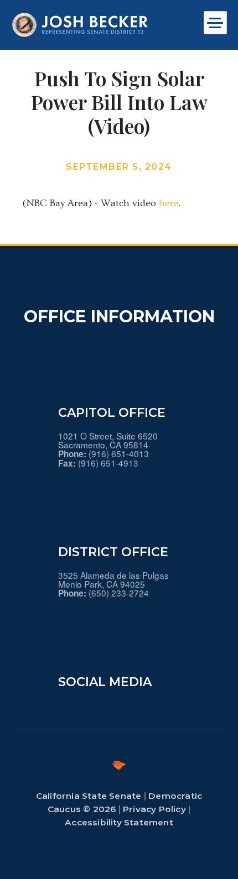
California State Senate (89, 796)
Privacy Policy (154, 809)
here (169, 203)
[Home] (80, 25)
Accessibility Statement (119, 822)
